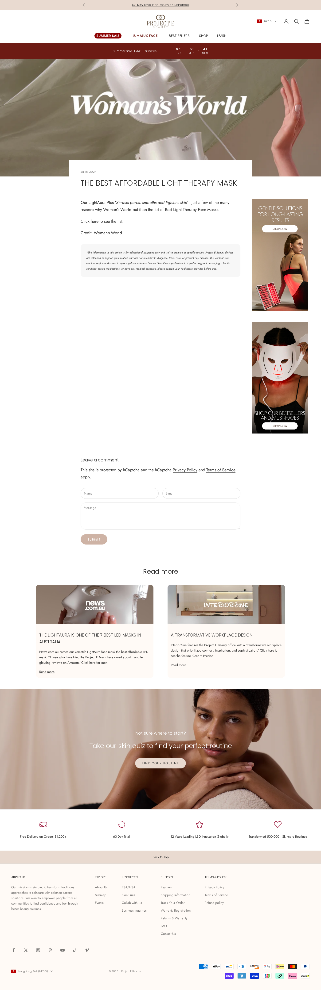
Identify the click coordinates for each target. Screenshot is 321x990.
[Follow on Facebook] (13, 950)
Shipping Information (175, 895)
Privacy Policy (185, 470)
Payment (166, 887)
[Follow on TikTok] (74, 950)
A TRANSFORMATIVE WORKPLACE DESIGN (211, 635)
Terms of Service (220, 470)
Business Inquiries (134, 910)
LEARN (222, 35)
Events (99, 902)
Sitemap (100, 895)
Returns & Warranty (174, 918)
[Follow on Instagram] (38, 950)
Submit (94, 539)
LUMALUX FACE (145, 35)
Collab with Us (132, 902)
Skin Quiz (128, 895)
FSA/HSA (128, 887)
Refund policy (214, 902)
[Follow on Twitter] (25, 950)
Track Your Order (173, 902)
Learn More (179, 6)
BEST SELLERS (179, 35)
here (94, 221)
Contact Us (168, 933)
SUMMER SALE (108, 35)
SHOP (203, 35)
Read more (47, 671)
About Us (101, 887)
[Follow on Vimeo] (87, 950)
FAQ (164, 926)
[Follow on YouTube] (62, 950)
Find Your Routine (160, 763)
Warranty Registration (176, 910)
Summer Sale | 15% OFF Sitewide (135, 51)
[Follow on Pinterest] (50, 950)
